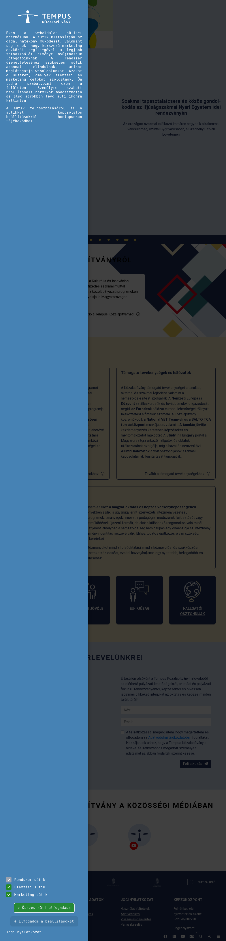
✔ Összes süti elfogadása (44, 908)
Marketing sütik (30, 895)
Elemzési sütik (29, 887)
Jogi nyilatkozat (23, 932)
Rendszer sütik (29, 880)
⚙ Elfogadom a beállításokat (44, 921)
